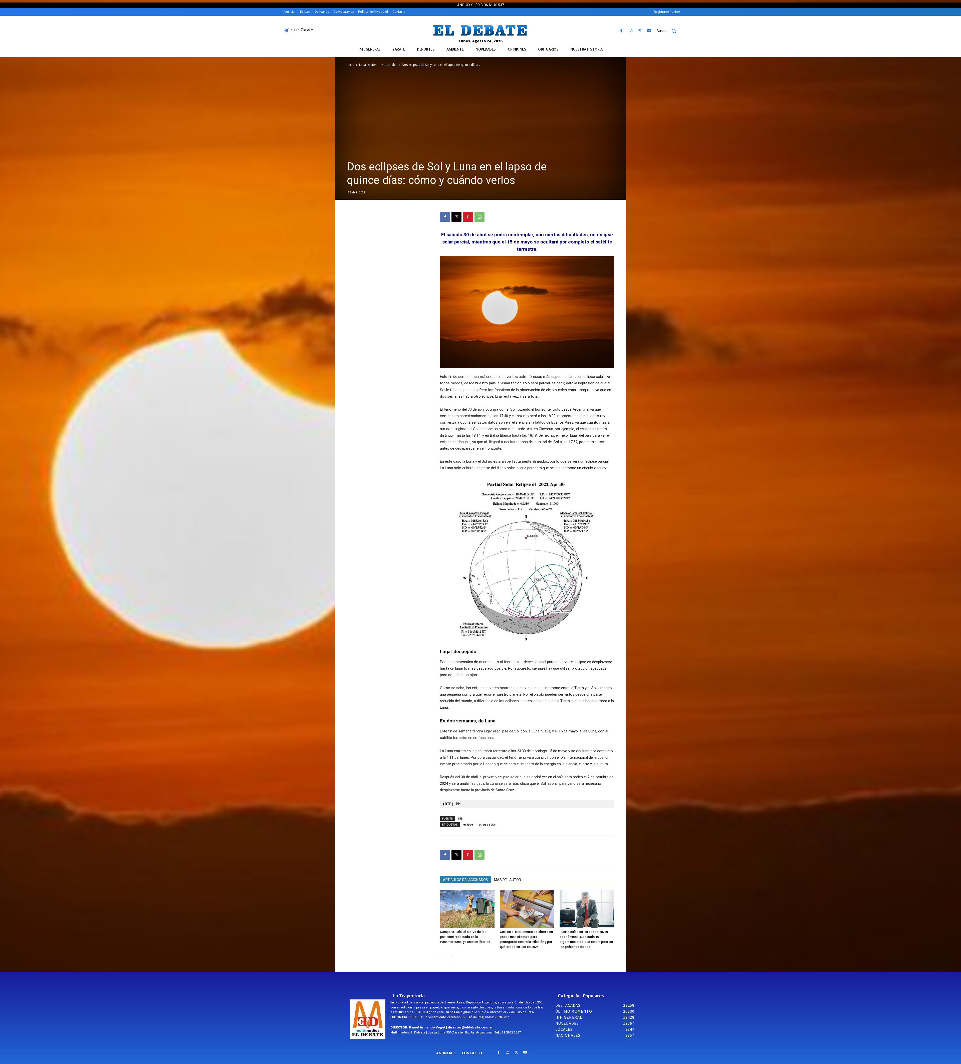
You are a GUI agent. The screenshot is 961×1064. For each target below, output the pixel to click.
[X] (640, 31)
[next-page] (451, 957)
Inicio (350, 65)
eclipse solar (487, 824)
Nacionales (389, 65)
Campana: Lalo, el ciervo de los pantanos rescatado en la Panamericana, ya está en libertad (465, 937)
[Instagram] (630, 31)
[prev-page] (443, 957)
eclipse (468, 824)
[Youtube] (649, 31)
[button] (668, 31)
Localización (368, 65)
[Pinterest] (468, 217)
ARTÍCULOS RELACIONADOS (465, 880)
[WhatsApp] (479, 217)
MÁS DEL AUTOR (507, 880)
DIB (460, 818)
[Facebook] (621, 31)
